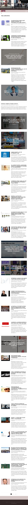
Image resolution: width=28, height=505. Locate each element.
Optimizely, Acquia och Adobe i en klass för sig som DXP (19, 279)
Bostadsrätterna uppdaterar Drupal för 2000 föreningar (18, 356)
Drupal (12, 72)
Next (26, 4)
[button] (26, 11)
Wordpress (21, 154)
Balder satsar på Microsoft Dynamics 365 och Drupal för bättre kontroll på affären (19, 448)
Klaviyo (14, 216)
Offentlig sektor (17, 72)
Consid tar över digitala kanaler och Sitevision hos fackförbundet (18, 292)
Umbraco (14, 483)
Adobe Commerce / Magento (15, 168)
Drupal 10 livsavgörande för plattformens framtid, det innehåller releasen (19, 432)
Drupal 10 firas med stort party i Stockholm (18, 418)
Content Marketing (14, 324)
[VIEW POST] (5, 23)
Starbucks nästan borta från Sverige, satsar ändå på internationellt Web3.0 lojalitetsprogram (19, 465)
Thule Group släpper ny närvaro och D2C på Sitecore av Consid (19, 404)
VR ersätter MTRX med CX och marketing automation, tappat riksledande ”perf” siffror (19, 213)
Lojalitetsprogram (13, 468)
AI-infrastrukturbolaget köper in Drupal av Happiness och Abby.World (18, 21)
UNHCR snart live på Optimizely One (16, 153)
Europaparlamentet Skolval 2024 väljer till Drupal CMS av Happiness (19, 228)
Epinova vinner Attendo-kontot (9, 103)
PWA (25, 468)
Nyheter (14, 72)
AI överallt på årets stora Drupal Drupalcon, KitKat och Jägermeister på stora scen (18, 308)
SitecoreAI (18, 184)
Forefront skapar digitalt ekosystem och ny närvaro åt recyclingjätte (18, 36)
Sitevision (18, 294)
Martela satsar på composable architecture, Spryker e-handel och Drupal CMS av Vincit (18, 197)
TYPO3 (12, 483)
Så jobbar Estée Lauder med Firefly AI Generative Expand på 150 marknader (19, 166)
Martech (12, 169)
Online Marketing (21, 324)
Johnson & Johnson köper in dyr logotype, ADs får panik (18, 323)
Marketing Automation (17, 216)
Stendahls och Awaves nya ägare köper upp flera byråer (18, 480)
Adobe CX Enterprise (14, 280)
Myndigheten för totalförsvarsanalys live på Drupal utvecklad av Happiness (19, 69)
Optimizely (16, 154)
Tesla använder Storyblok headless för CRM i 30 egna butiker (18, 372)
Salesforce (19, 154)
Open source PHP (25, 482)
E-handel (25, 168)
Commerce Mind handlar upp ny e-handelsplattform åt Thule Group (18, 182)
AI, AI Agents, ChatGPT (20, 168)
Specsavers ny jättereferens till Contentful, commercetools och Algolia (19, 388)
